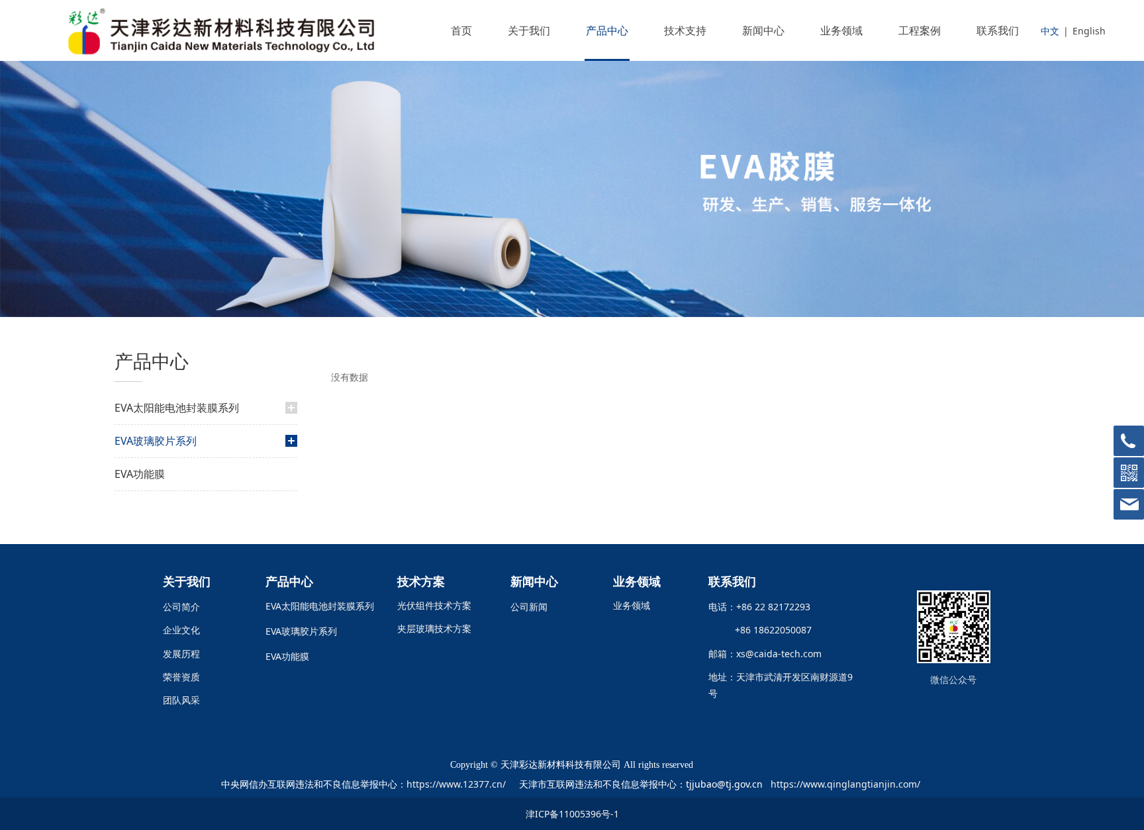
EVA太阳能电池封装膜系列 (177, 407)
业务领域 (841, 30)
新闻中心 (763, 30)
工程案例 (919, 30)
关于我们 (529, 30)
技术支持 (685, 30)
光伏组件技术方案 (434, 605)
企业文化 (181, 629)
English (1089, 30)
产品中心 (607, 30)
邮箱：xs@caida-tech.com (765, 653)
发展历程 (181, 653)
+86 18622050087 (768, 629)
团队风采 (181, 700)
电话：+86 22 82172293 (759, 606)
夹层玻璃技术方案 (434, 628)
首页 (461, 30)
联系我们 (998, 30)
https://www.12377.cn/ (456, 784)
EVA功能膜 (140, 474)
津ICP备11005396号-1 (572, 813)
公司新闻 (529, 606)
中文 (1050, 30)
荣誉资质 (181, 676)
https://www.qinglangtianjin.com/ (845, 784)
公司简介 (181, 606)
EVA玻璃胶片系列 (156, 441)
